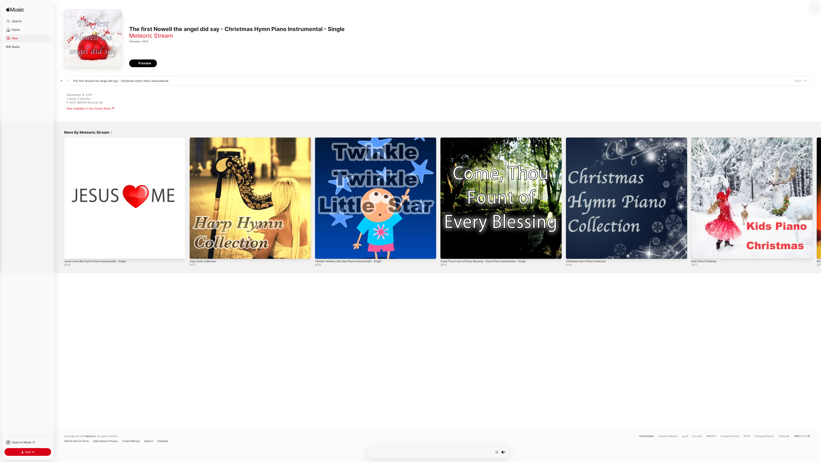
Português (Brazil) (764, 436)
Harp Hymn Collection (204, 139)
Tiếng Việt (784, 436)
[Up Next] (496, 452)
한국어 (747, 436)
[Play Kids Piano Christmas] (696, 253)
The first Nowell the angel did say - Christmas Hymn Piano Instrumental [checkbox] (120, 81)
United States (646, 436)
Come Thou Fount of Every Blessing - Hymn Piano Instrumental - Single (488, 139)
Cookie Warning (131, 441)
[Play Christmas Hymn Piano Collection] (571, 253)
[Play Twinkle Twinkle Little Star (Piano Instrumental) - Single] (320, 253)
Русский (697, 436)
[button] (28, 21)
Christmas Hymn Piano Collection (588, 139)
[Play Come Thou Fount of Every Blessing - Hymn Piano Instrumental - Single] (446, 253)
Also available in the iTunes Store (89, 108)
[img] (15, 9)
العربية (685, 436)
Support (148, 441)
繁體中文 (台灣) (802, 436)
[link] (88, 132)
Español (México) (668, 436)
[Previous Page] (60, 198)
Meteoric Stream (151, 35)
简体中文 (711, 436)
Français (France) (730, 436)
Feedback (163, 441)
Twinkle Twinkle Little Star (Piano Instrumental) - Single (351, 139)
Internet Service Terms (76, 441)
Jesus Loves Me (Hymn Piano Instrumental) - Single (98, 139)
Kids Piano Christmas (705, 139)
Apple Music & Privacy (105, 441)
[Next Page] (817, 198)
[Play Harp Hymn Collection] (195, 253)
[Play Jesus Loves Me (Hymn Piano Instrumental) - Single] (69, 253)
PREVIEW (796, 81)
